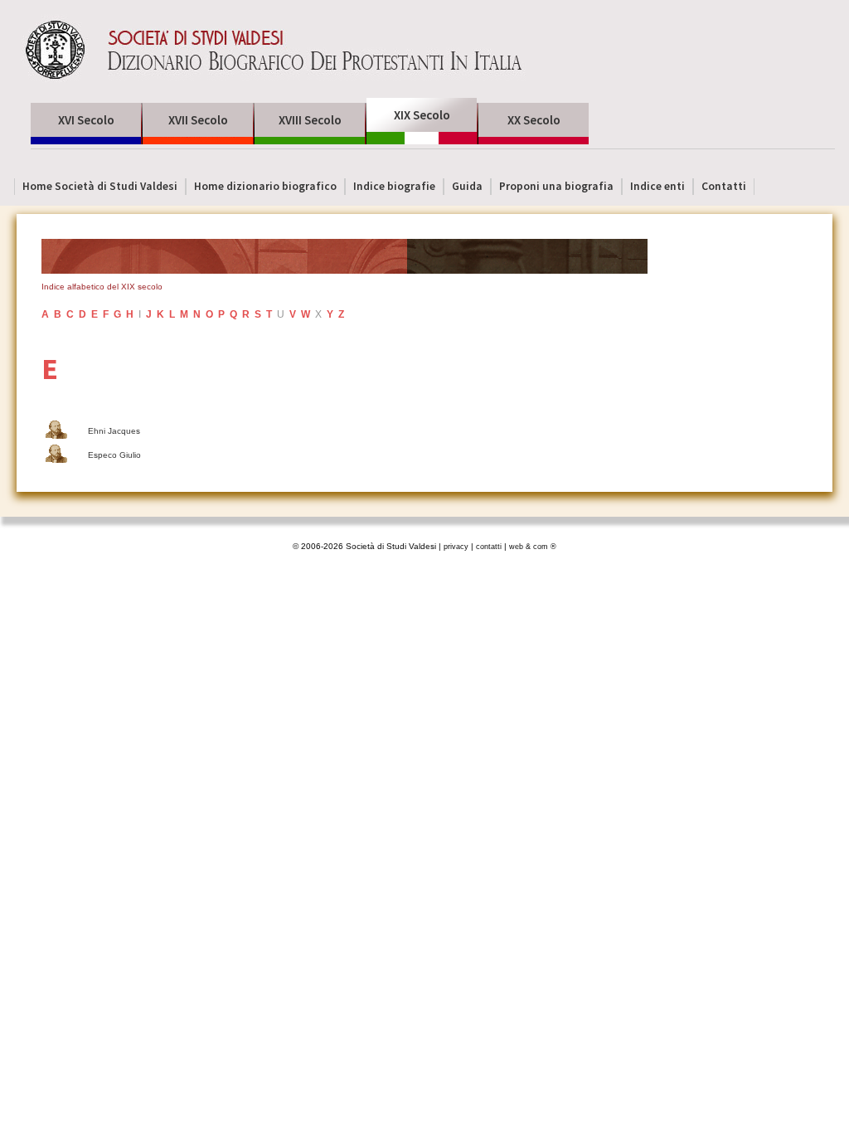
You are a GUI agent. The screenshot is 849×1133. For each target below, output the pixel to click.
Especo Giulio (114, 455)
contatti (489, 546)
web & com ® (532, 546)
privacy (456, 546)
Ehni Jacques (114, 430)
